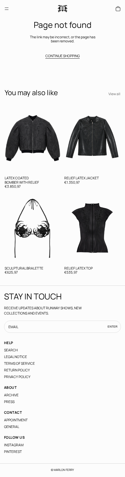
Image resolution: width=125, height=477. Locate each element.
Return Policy (17, 370)
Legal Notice (15, 356)
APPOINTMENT (16, 420)
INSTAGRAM (14, 444)
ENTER (112, 326)
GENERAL (11, 426)
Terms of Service (19, 363)
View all (114, 94)
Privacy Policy (17, 376)
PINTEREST (13, 451)
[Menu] (6, 8)
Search (11, 350)
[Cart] (118, 8)
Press (9, 401)
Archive (11, 395)
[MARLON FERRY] (62, 8)
